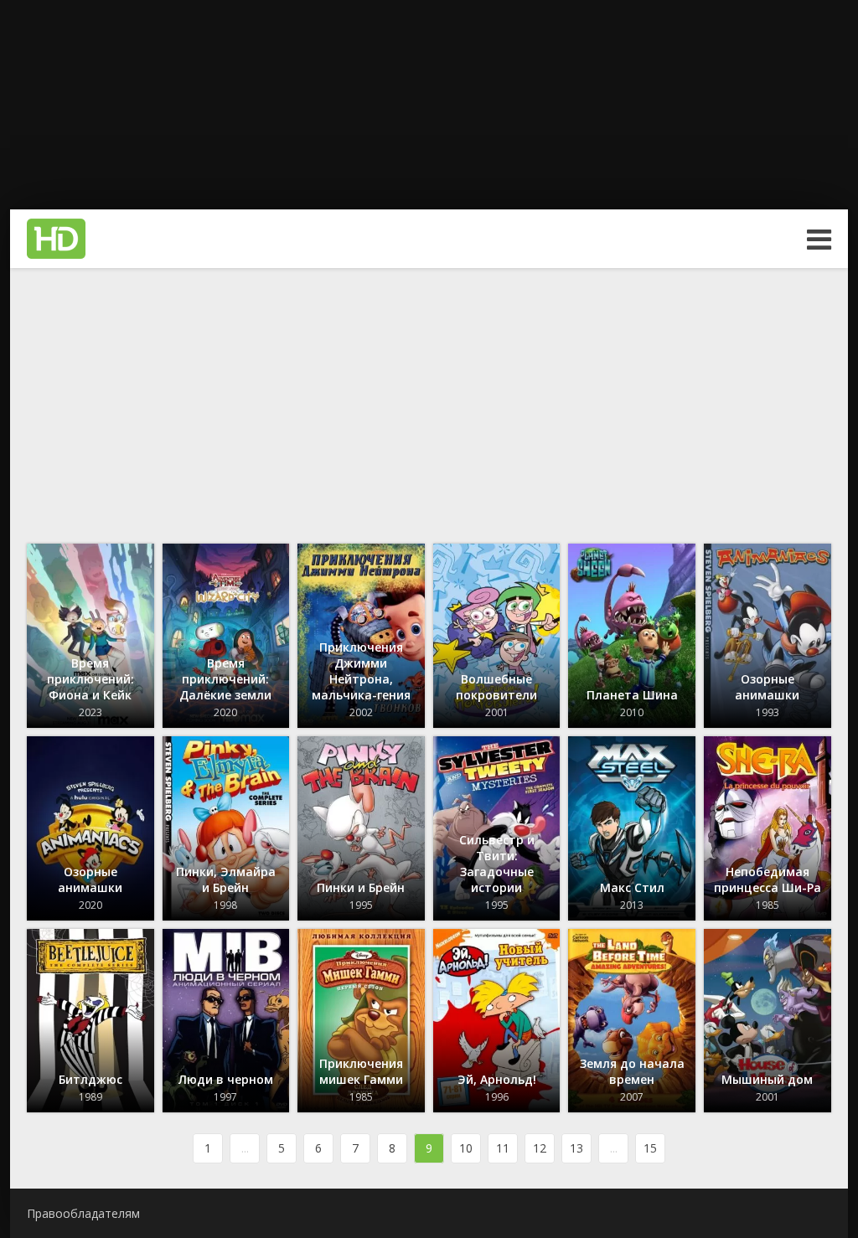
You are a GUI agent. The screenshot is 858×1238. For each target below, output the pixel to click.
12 (539, 1148)
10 (466, 1148)
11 (502, 1148)
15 (650, 1148)
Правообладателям (83, 1213)
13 (576, 1148)
